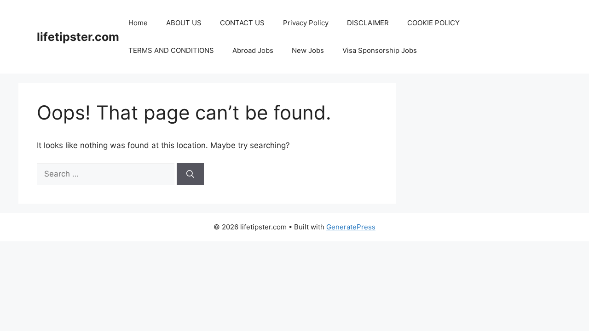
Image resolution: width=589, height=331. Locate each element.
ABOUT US (184, 22)
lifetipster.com (78, 37)
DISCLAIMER (368, 22)
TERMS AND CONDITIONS (171, 50)
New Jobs (308, 50)
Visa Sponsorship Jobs (379, 50)
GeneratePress (350, 227)
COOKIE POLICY (433, 22)
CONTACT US (242, 22)
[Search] (190, 174)
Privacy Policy (306, 22)
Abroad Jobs (252, 50)
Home (138, 22)
